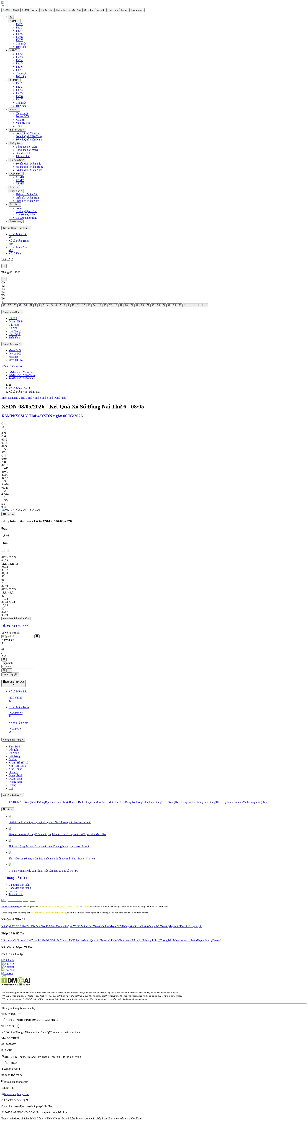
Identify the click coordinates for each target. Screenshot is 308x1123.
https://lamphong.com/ (16, 1094)
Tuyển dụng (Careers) (209, 940)
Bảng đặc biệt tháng (27, 149)
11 (78, 305)
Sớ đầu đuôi (74, 10)
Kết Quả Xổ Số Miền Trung (47, 926)
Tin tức (124, 10)
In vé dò (101, 10)
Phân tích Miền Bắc (27, 194)
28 (15, 305)
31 (31, 305)
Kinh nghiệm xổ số (26, 211)
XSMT (15, 10)
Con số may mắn (25, 214)
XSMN (25, 10)
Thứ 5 (19, 33)
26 (4, 305)
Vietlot (35, 10)
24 (148, 305)
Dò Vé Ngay (9, 674)
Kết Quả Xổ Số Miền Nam (78, 926)
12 (83, 305)
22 (137, 305)
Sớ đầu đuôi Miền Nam (29, 169)
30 (25, 305)
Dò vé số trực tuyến (191, 926)
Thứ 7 (19, 40)
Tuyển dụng (137, 10)
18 (115, 305)
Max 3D (20, 119)
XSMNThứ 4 (27, 416)
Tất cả (8, 510)
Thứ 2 (19, 24)
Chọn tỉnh (7, 663)
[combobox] (17, 666)
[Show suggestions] (4, 670)
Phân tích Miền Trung (28, 197)
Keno (19, 125)
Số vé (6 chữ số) (10, 632)
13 (89, 305)
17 (110, 305)
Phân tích (113, 10)
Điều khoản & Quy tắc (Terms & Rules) (95, 940)
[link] (10, 384)
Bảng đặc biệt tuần (26, 146)
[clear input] (37, 636)
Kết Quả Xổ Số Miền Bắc (16, 926)
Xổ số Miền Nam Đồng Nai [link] (24, 391)
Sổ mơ (19, 208)
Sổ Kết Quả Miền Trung (29, 136)
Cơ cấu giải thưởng (26, 217)
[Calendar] (4, 659)
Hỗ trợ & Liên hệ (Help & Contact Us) (51, 940)
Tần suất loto (23, 156)
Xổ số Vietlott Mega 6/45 (107, 926)
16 (105, 305)
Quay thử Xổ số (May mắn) (164, 926)
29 (20, 305)
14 (94, 305)
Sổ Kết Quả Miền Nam (29, 139)
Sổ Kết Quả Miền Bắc (28, 133)
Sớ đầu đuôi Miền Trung (29, 166)
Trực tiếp (21, 46)
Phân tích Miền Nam (27, 200)
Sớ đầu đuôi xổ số (11, 366)
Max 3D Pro (23, 122)
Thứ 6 (19, 37)
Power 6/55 (22, 116)
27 (9, 305)
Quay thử (89, 10)
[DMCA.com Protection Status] (15, 984)
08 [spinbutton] (2, 649)
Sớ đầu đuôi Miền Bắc (28, 163)
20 (126, 305)
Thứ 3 (19, 27)
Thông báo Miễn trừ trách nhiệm (178, 940)
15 (99, 305)
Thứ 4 (19, 30)
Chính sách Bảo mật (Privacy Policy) (139, 940)
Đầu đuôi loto (23, 153)
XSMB (6, 10)
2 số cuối (21, 510)
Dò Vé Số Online (13, 626)
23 (142, 305)
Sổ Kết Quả (47, 10)
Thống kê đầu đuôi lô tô (135, 926)
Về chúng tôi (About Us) (15, 940)
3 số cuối (35, 510)
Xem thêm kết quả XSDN (16, 618)
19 (121, 305)
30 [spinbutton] (2, 643)
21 (131, 305)
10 (73, 305)
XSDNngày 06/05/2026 (62, 416)
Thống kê (61, 10)
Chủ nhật (21, 43)
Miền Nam (7, 397)
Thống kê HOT (16, 878)
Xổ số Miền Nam (18, 388)
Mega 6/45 (22, 113)
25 (153, 305)
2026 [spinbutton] (4, 655)
